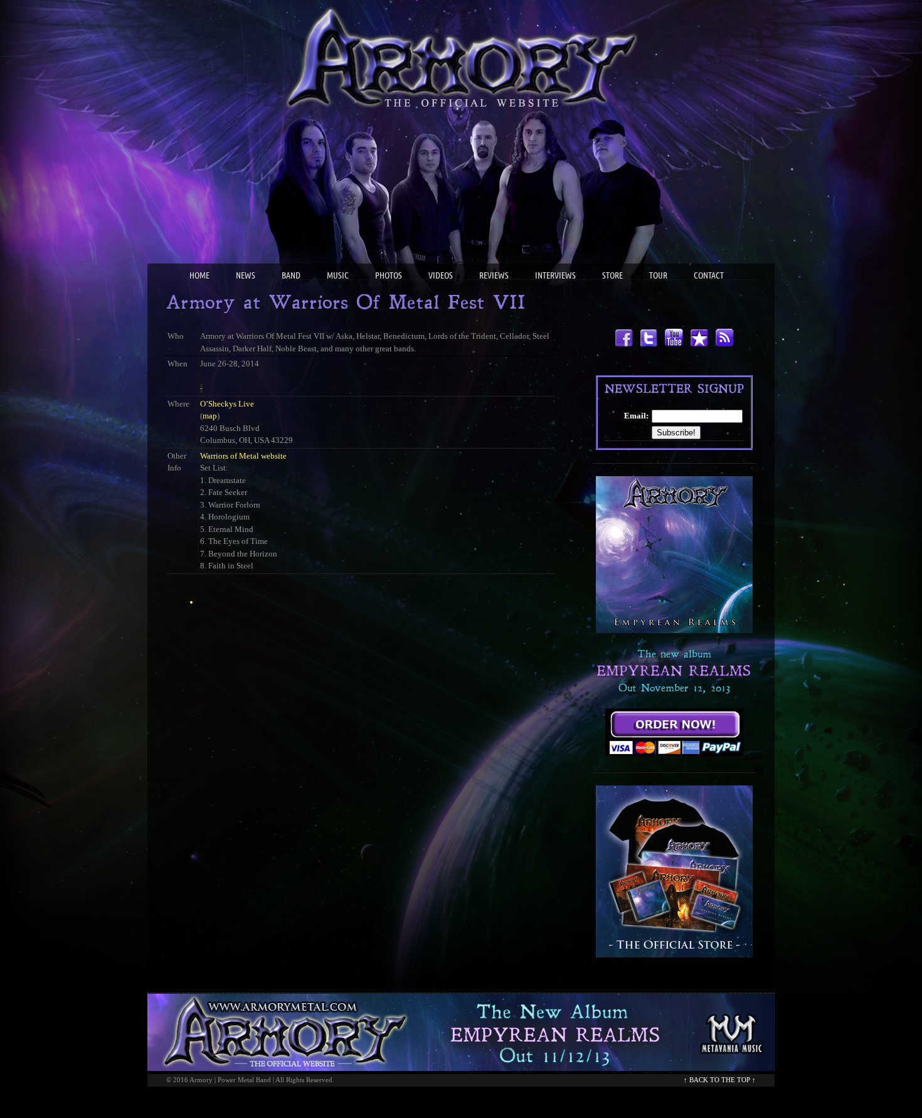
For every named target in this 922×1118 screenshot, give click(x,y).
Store (612, 276)
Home (199, 276)
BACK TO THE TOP (720, 1079)
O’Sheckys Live (227, 403)
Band (291, 276)
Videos (440, 276)
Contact (709, 276)
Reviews (494, 276)
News (245, 276)
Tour (658, 276)
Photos (388, 276)
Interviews (555, 276)
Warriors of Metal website (243, 456)
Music (338, 276)
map (210, 415)
